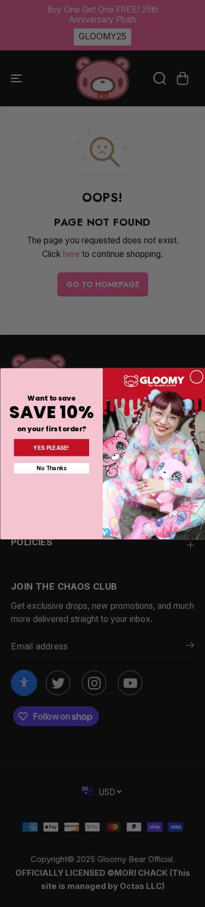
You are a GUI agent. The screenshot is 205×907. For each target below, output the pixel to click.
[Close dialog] (196, 376)
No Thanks (51, 467)
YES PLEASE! (51, 447)
